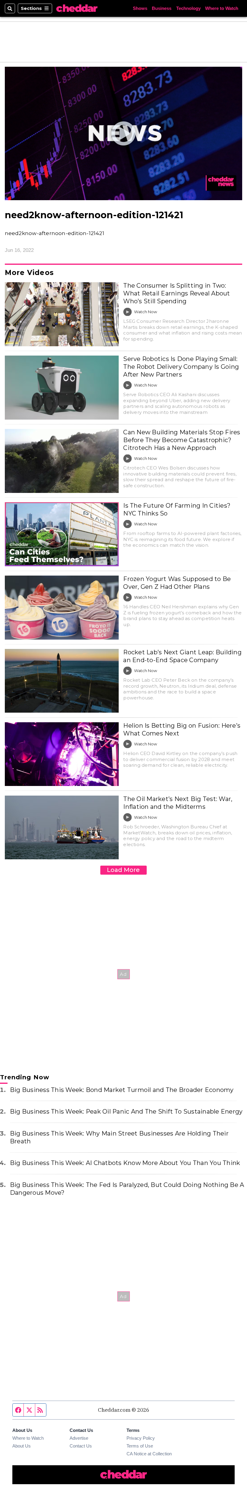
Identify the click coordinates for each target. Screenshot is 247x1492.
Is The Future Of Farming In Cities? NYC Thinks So (176, 509)
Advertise (79, 1438)
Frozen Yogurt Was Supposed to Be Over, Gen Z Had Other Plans (177, 582)
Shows (140, 8)
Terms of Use (140, 1445)
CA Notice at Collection (149, 1453)
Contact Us (81, 1445)
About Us (21, 1445)
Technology (188, 8)
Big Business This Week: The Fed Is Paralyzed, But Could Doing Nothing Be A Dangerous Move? (127, 1188)
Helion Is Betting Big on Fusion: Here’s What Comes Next (181, 729)
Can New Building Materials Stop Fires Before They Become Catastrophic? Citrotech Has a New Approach (181, 440)
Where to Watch (221, 8)
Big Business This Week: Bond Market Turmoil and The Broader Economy (122, 1089)
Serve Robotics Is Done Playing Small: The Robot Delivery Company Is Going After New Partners (181, 366)
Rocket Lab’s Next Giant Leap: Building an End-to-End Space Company (182, 656)
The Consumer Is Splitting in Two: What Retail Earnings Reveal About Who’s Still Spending (176, 293)
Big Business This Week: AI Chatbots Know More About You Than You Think (125, 1162)
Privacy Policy (141, 1438)
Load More (123, 869)
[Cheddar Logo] (77, 8)
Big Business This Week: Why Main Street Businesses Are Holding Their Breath (119, 1137)
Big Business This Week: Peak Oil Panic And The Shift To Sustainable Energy (126, 1111)
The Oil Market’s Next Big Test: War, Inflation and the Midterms (177, 802)
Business (161, 8)
